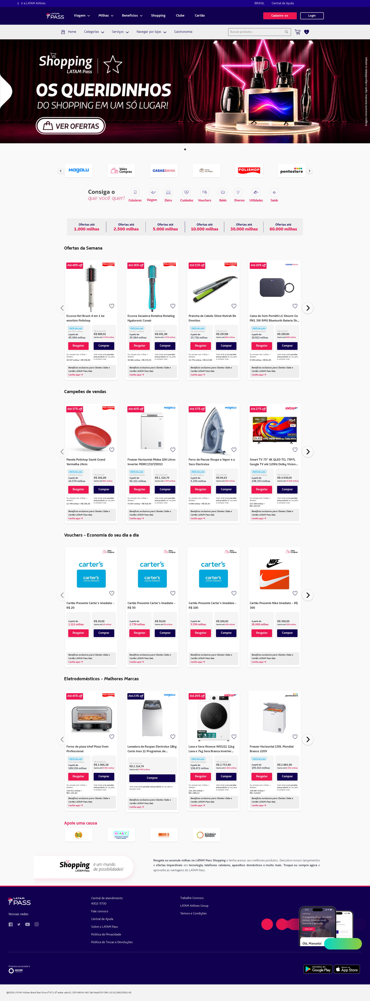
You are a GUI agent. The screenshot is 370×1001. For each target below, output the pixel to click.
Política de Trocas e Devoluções (112, 942)
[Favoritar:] (112, 306)
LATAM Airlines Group (194, 905)
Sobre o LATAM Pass (104, 926)
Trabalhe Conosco (192, 898)
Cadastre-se (280, 15)
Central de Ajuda (283, 3)
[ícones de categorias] (274, 192)
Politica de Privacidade (106, 934)
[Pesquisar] (286, 32)
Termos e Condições (193, 913)
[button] (185, 149)
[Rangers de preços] (126, 226)
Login (312, 15)
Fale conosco (99, 911)
